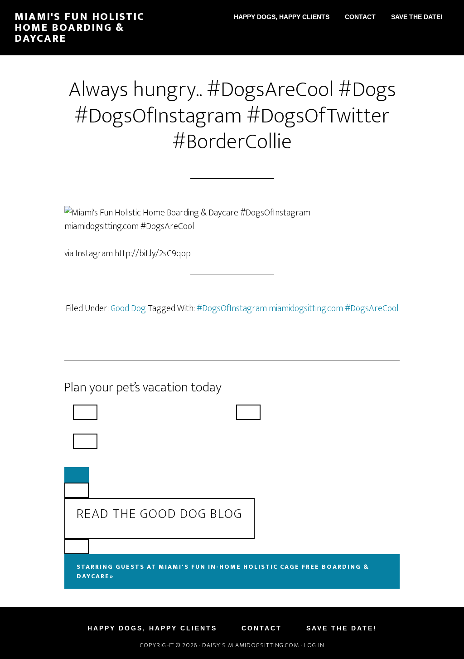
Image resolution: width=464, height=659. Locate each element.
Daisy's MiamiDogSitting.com (251, 645)
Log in (314, 645)
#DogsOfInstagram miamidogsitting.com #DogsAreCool (298, 308)
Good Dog (128, 308)
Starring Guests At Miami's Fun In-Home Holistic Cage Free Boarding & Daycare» (223, 571)
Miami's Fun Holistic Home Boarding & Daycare (79, 28)
